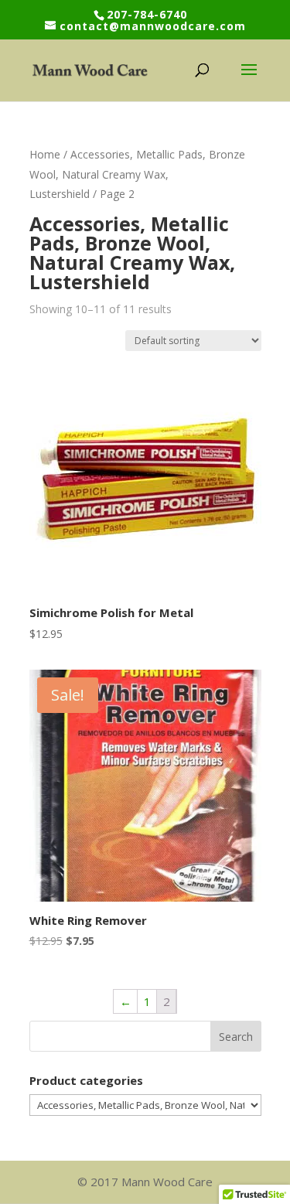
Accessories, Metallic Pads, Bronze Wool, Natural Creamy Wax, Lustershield (137, 174)
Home (44, 154)
